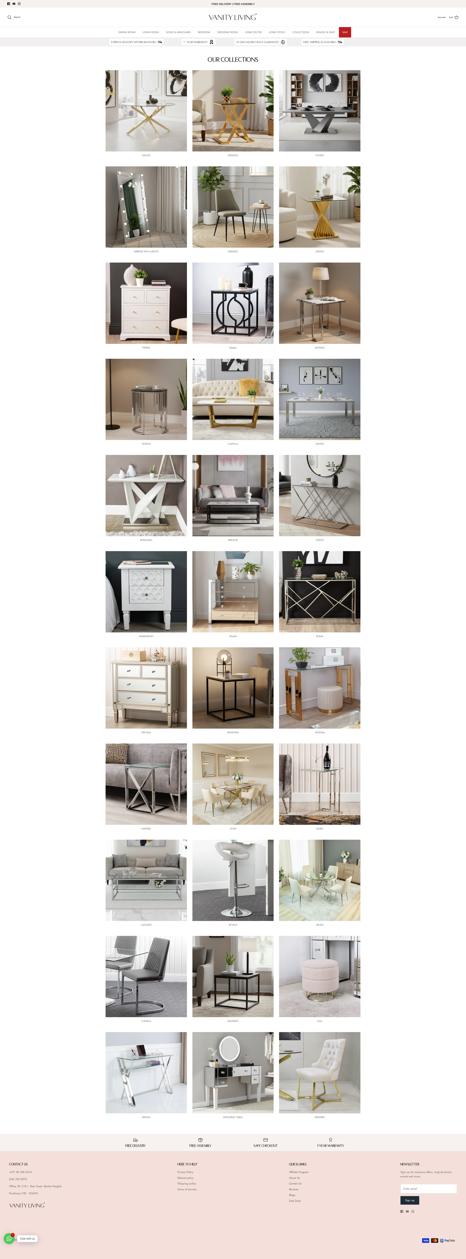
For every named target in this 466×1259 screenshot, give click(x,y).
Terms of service (186, 1189)
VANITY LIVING (24, 1239)
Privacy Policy (185, 1172)
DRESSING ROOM (227, 32)
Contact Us (295, 1184)
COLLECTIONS (301, 32)
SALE (345, 32)
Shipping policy (186, 1184)
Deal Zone (295, 1201)
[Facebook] (8, 3)
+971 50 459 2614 (20, 1172)
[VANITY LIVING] (233, 17)
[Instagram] (19, 3)
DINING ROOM (126, 32)
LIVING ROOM (151, 32)
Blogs (292, 1195)
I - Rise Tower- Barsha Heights (44, 1186)
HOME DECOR (253, 32)
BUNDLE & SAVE (325, 32)
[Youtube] (14, 3)
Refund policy (185, 1178)
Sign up (409, 1200)
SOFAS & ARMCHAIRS (178, 32)
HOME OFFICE (277, 32)
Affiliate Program (299, 1172)
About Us (294, 1178)
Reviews (293, 1189)
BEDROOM (204, 32)
